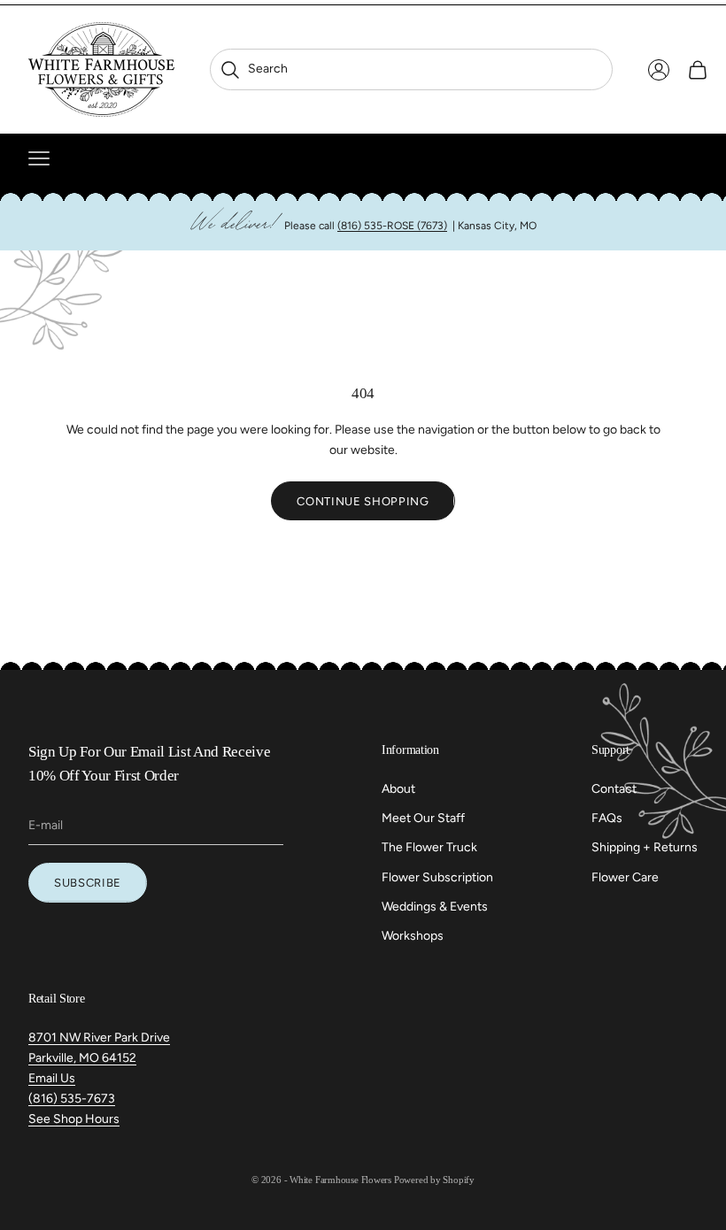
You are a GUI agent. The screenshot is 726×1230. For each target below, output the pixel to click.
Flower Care (625, 877)
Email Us (51, 1078)
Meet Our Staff (423, 818)
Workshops (413, 935)
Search (254, 68)
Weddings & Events (435, 906)
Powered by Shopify (434, 1179)
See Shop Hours (74, 1118)
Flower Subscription (437, 877)
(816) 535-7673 (71, 1098)
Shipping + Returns (644, 847)
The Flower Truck (429, 847)
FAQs (606, 818)
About (398, 788)
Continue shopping (363, 501)
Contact (614, 788)
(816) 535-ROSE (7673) (392, 225)
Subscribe (87, 882)
